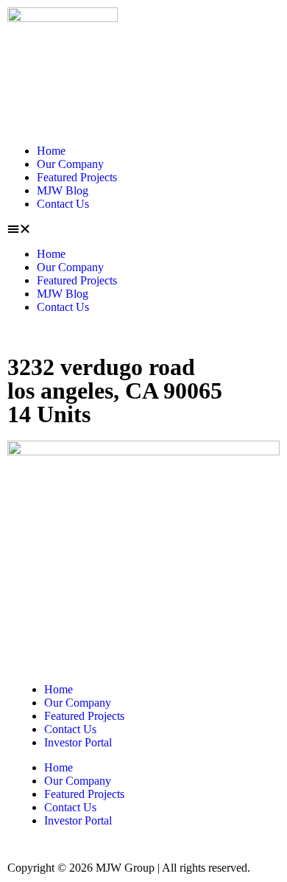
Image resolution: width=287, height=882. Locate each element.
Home (51, 150)
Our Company (70, 164)
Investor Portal (78, 742)
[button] (143, 229)
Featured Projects (77, 177)
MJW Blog (62, 190)
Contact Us (63, 203)
